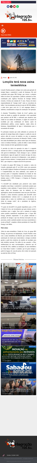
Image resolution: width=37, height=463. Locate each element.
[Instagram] (11, 6)
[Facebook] (8, 6)
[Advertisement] (18, 415)
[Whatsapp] (17, 6)
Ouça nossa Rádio (6, 35)
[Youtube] (14, 6)
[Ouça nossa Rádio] (3, 31)
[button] (2, 25)
